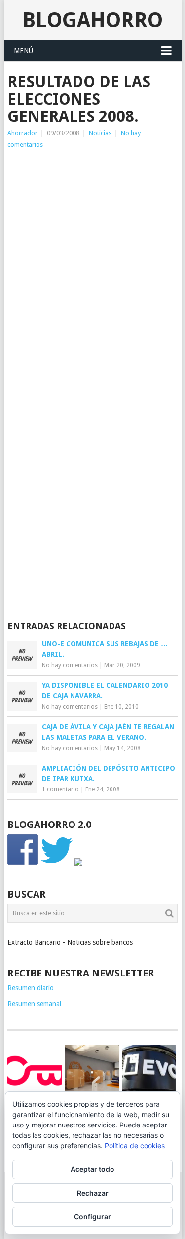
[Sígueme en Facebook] (23, 863)
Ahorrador (22, 133)
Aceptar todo (92, 1169)
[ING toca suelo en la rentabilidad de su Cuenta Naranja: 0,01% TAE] (92, 1072)
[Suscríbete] (78, 863)
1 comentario (60, 789)
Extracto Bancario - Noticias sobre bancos (70, 942)
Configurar (92, 1216)
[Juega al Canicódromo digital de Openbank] (34, 1070)
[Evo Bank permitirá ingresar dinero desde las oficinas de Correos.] (149, 1070)
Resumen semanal (34, 1004)
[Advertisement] (92, 247)
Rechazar (93, 1193)
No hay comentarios (70, 665)
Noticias (100, 133)
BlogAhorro (92, 20)
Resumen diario (30, 988)
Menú (23, 51)
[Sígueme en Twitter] (57, 863)
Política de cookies (135, 1145)
